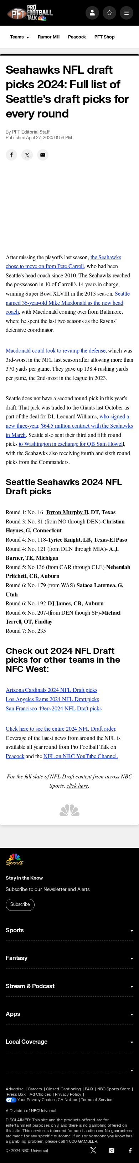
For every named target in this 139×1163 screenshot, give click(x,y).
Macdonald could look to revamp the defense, (56, 350)
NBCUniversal (44, 1111)
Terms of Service (96, 1099)
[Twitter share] (27, 155)
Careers (35, 1089)
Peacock (77, 37)
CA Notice (67, 1099)
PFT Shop (104, 37)
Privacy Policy (68, 1094)
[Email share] (42, 155)
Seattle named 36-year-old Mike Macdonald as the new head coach (68, 302)
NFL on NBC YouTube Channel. (80, 756)
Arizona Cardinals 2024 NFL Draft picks (51, 689)
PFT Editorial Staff (31, 132)
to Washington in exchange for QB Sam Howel (71, 443)
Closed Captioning (63, 1089)
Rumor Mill (49, 37)
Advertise (15, 1089)
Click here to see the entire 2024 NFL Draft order (60, 728)
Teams (17, 37)
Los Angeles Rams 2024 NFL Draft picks (52, 699)
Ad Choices (40, 1094)
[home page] (30, 12)
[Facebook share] (11, 155)
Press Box (16, 1094)
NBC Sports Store (113, 1089)
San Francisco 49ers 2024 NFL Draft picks (54, 708)
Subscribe (20, 904)
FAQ (89, 1089)
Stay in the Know (24, 878)
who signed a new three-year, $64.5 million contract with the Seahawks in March (69, 425)
